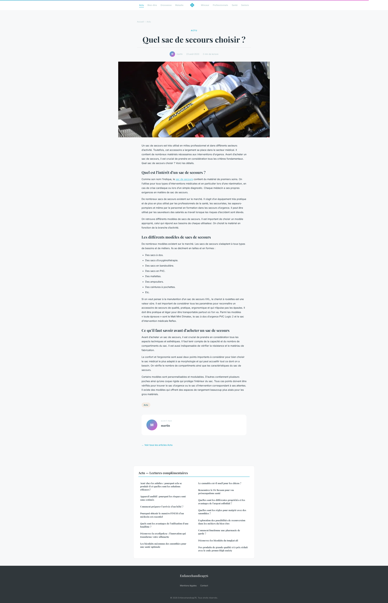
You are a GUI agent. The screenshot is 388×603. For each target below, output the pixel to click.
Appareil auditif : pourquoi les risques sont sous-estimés (163, 498)
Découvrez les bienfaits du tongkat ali (218, 540)
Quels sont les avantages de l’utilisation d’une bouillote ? (164, 525)
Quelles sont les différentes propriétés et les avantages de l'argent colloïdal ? (221, 502)
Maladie (179, 5)
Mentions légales (188, 585)
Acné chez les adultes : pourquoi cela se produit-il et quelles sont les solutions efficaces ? (161, 486)
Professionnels (220, 5)
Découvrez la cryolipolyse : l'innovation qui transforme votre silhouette (163, 535)
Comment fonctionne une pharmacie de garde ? (219, 532)
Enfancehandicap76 (194, 575)
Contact (204, 585)
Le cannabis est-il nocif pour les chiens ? (219, 483)
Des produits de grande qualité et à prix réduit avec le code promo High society (223, 549)
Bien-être (152, 5)
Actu (141, 5)
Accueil (140, 21)
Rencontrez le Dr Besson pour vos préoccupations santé (216, 492)
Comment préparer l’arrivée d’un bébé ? (161, 506)
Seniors (245, 5)
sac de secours (184, 179)
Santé (234, 5)
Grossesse (166, 5)
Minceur (205, 5)
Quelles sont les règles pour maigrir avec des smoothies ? (222, 512)
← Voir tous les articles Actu (157, 445)
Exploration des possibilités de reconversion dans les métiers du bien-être (221, 522)
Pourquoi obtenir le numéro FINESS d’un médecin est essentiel (162, 515)
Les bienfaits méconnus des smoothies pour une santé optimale (163, 545)
